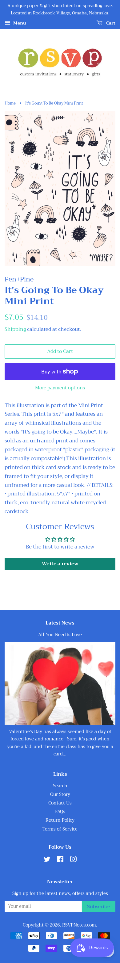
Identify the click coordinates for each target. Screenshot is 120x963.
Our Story (60, 794)
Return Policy (60, 820)
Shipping (15, 329)
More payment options (60, 388)
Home (10, 103)
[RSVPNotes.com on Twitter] (47, 860)
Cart (110, 23)
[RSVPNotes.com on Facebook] (60, 860)
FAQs (60, 812)
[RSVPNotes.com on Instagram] (73, 860)
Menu (19, 23)
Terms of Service (60, 829)
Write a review (60, 564)
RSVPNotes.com (79, 925)
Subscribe (98, 906)
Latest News (60, 623)
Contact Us (60, 803)
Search (60, 786)
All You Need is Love (60, 635)
